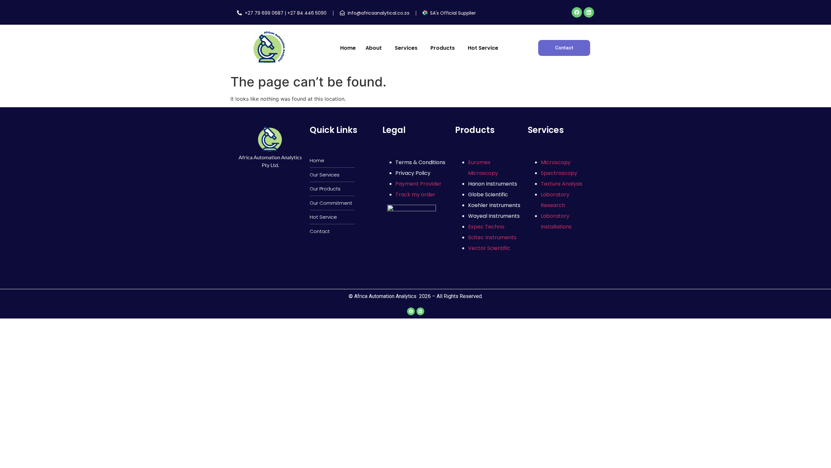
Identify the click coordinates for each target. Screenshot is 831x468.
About (374, 48)
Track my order (415, 194)
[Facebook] (577, 12)
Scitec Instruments (492, 237)
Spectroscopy (559, 173)
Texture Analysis (561, 184)
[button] (375, 48)
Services (406, 48)
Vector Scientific (489, 248)
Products (442, 48)
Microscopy (556, 162)
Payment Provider (418, 184)
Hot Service (483, 48)
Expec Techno (486, 226)
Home (348, 48)
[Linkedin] (589, 12)
